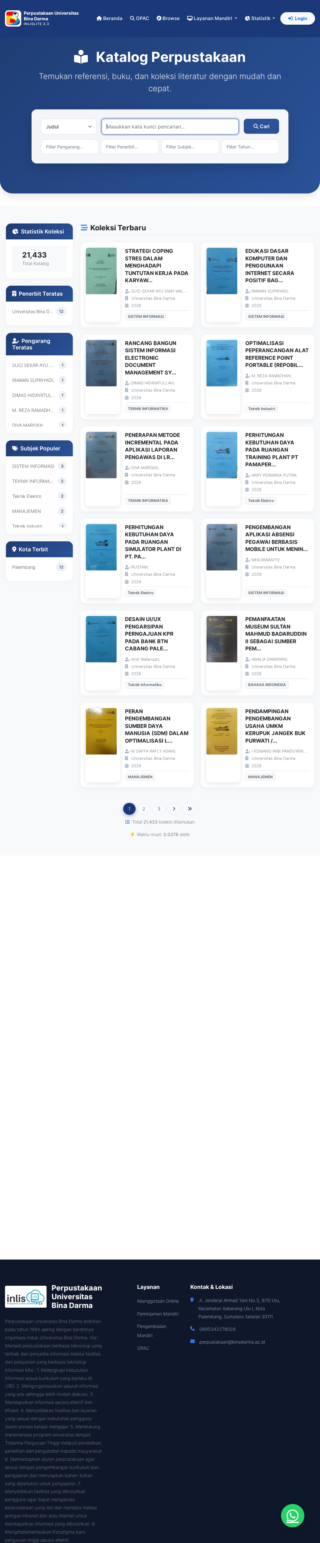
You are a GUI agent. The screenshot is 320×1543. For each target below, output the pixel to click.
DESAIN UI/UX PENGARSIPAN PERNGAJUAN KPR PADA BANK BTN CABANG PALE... (149, 634)
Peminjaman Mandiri (157, 1313)
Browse (171, 18)
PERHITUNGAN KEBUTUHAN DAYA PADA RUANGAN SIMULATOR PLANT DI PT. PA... (153, 542)
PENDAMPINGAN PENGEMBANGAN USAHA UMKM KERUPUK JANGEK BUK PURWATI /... (275, 726)
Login (301, 18)
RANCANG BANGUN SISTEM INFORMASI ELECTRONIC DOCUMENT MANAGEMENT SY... (150, 358)
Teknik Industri (27, 526)
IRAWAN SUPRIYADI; (33, 380)
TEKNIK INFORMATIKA (35, 481)
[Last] (189, 809)
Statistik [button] (261, 18)
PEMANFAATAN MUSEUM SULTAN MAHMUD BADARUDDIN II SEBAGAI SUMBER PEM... (276, 634)
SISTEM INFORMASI (33, 466)
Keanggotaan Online (158, 1301)
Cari (264, 126)
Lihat (106, 285)
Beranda (112, 18)
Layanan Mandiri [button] (213, 18)
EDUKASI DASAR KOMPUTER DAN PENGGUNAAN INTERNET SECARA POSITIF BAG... (269, 265)
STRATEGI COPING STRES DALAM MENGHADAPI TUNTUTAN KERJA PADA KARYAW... (156, 265)
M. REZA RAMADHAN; (35, 410)
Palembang (23, 567)
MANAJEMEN (26, 511)
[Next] (174, 809)
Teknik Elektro (27, 496)
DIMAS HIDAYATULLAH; (35, 395)
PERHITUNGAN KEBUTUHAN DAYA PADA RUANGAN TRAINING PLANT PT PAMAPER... (271, 450)
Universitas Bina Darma (34, 311)
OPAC (142, 18)
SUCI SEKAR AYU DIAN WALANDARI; (35, 365)
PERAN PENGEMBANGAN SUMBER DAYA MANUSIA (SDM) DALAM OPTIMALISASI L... (156, 726)
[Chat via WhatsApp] (292, 1515)
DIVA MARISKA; (28, 425)
